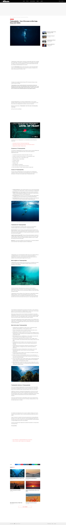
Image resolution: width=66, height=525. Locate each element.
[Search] (64, 1)
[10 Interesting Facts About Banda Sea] (33, 473)
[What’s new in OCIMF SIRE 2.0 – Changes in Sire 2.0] (44, 45)
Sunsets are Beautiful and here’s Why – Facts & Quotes (32, 491)
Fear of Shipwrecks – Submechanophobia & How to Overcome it (22, 439)
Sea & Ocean (32, 1)
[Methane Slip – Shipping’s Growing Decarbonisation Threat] (44, 32)
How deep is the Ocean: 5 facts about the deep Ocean (21, 143)
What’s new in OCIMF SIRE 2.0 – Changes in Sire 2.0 (51, 45)
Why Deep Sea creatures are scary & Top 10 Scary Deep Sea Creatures (23, 144)
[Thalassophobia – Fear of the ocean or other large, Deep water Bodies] (25, 36)
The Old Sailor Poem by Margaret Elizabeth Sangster (51, 40)
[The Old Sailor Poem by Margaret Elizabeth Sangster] (44, 41)
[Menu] (1, 1)
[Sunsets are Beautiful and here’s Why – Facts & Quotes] (33, 485)
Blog (24, 1)
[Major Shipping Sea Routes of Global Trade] (17, 498)
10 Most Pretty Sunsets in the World (15, 490)
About (42, 1)
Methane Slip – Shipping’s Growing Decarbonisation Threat (51, 32)
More (38, 1)
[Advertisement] (33, 9)
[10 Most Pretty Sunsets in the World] (17, 485)
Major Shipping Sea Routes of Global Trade (16, 502)
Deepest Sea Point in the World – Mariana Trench (17, 478)
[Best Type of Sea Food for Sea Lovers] (33, 498)
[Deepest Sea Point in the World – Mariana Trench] (17, 473)
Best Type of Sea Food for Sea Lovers (31, 502)
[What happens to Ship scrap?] (44, 36)
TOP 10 (27, 1)
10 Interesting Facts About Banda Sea (31, 478)
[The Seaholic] (6, 1)
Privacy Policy (49, 523)
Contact (55, 523)
